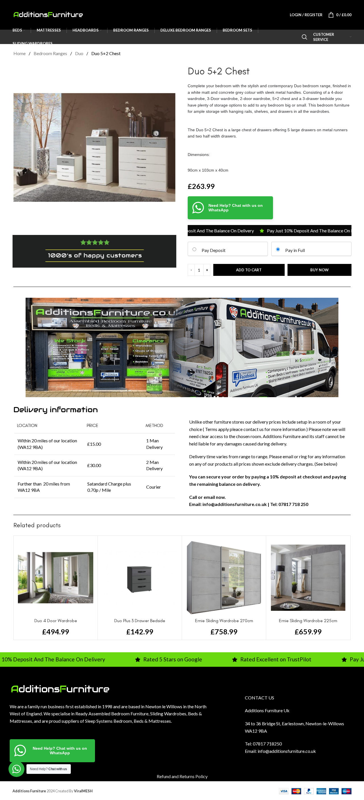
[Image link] (60, 688)
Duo (79, 53)
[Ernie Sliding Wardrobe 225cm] (308, 577)
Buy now (319, 270)
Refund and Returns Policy (182, 776)
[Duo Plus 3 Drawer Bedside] (139, 577)
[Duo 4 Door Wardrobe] (55, 577)
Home (19, 53)
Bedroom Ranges (51, 53)
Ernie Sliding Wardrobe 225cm (308, 620)
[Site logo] (48, 14)
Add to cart (249, 270)
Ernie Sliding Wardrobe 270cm (224, 620)
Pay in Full (295, 250)
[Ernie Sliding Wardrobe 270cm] (224, 577)
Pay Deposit (214, 250)
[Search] (304, 37)
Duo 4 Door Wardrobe (55, 620)
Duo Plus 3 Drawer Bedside (139, 620)
